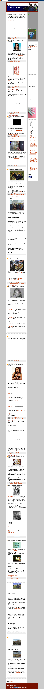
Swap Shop (16, 400)
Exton (14, 194)
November (31, 127)
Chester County (13, 283)
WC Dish (9, 397)
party (15, 578)
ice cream (22, 194)
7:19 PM (15, 86)
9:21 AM (15, 135)
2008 (29, 125)
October (31, 128)
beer (10, 283)
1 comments (18, 37)
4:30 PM (15, 282)
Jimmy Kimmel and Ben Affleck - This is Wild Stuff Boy (33, 138)
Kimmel (14, 38)
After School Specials (11, 303)
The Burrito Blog (10, 78)
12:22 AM (15, 193)
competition (15, 61)
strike (18, 483)
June (30, 132)
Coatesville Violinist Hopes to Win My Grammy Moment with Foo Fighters (16, 336)
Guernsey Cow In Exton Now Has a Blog (15, 169)
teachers (20, 483)
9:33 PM (15, 37)
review (18, 418)
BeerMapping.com (19, 272)
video (16, 38)
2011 (29, 122)
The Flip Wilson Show (11, 309)
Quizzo (16, 496)
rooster (13, 113)
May (30, 133)
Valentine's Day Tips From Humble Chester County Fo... (33, 151)
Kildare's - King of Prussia (11, 532)
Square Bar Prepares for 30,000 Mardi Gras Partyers (17, 540)
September (31, 129)
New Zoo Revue (11, 326)
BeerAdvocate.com (19, 278)
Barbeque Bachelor (10, 406)
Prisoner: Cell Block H (11, 317)
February (31, 136)
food (12, 87)
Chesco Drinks (10, 576)
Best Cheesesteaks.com (18, 672)
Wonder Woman (11, 312)
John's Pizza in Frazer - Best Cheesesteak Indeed (16, 637)
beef (10, 113)
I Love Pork (9, 82)
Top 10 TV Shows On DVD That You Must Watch (16, 286)
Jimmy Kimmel (10, 20)
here (8, 526)
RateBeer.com (13, 279)
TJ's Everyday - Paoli (10, 530)
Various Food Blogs (11, 64)
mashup (23, 283)
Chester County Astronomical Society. (13, 134)
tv (15, 38)
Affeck (11, 38)
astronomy (11, 136)
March (30, 135)
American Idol (11, 61)
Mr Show (10, 323)
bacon (10, 87)
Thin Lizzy (21, 191)
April (30, 134)
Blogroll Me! (19, 688)
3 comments (18, 112)
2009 (29, 124)
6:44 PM (15, 482)
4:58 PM (15, 417)
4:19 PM (15, 452)
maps (21, 283)
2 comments (18, 193)
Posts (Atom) (11, 681)
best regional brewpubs (20, 410)
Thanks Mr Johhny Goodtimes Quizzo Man (15, 485)
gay (12, 38)
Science (14, 136)
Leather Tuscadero (20, 55)
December (31, 126)
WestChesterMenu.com (11, 413)
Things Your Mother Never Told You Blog (13, 575)
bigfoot (11, 453)
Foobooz (9, 393)
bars (10, 578)
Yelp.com (17, 279)
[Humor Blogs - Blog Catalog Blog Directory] (12, 688)
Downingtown (11, 194)
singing (19, 61)
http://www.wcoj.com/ (17, 608)
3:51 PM (15, 112)
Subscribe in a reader (9, 686)
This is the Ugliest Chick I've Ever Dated (15, 139)
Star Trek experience (16, 158)
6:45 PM (15, 165)
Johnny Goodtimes (10, 496)
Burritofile (9, 80)
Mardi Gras (15, 550)
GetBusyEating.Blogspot (11, 675)
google (19, 283)
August (31, 130)
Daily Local (16, 283)
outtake (16, 327)
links (13, 87)
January (31, 170)
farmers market (17, 194)
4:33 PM (15, 360)
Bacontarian (9, 85)
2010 (29, 123)
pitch (17, 61)
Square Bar (13, 549)
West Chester (17, 136)
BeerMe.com (9, 279)
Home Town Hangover (19, 130)
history (20, 194)
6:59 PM (15, 60)
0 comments (18, 86)
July (30, 131)
